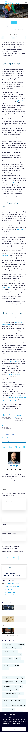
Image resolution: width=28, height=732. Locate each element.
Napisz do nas (8, 598)
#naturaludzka (18, 655)
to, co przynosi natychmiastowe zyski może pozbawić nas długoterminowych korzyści (14, 398)
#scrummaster (8, 662)
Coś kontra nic (7, 571)
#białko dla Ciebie (9, 592)
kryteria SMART (6, 287)
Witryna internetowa (9, 533)
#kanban (14, 651)
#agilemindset (20, 644)
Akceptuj (14, 729)
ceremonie (20, 229)
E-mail (4, 524)
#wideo (6, 669)
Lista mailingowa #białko (11, 583)
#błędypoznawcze (17, 648)
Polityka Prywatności (18, 723)
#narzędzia (7, 655)
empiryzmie (5, 256)
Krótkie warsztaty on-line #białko (13, 693)
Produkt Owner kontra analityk (11, 635)
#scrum (18, 658)
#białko (6, 648)
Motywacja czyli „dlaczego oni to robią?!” (18, 415)
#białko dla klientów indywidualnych (14, 678)
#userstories (15, 665)
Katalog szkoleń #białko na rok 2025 (14, 705)
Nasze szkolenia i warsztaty (12, 586)
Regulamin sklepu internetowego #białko (13, 682)
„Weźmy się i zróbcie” (9, 573)
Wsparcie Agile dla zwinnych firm (13, 686)
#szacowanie (19, 662)
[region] (14, 722)
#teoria (6, 665)
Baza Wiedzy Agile (9, 589)
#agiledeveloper (8, 644)
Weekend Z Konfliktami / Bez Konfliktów (12, 701)
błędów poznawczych (14, 361)
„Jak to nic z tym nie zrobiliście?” (12, 575)
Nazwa (4, 515)
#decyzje (14, 22)
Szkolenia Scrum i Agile (10, 697)
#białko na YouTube (10, 595)
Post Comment (10, 557)
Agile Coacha (20, 101)
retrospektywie (11, 183)
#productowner (8, 658)
